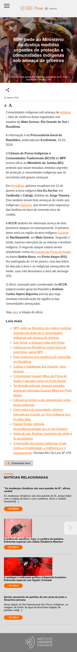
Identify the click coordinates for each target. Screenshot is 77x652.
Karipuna (26, 205)
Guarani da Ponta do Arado (52, 251)
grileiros (65, 112)
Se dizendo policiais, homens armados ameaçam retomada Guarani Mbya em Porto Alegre (42, 390)
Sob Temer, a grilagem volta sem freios (38, 342)
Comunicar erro (18, 463)
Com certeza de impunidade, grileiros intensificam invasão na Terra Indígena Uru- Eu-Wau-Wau (42, 414)
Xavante (63, 232)
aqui (15, 312)
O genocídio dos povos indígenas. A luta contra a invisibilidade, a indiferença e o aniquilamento (39, 448)
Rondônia (17, 185)
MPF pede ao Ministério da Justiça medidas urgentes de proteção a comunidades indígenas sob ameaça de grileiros (42, 333)
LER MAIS (13, 509)
